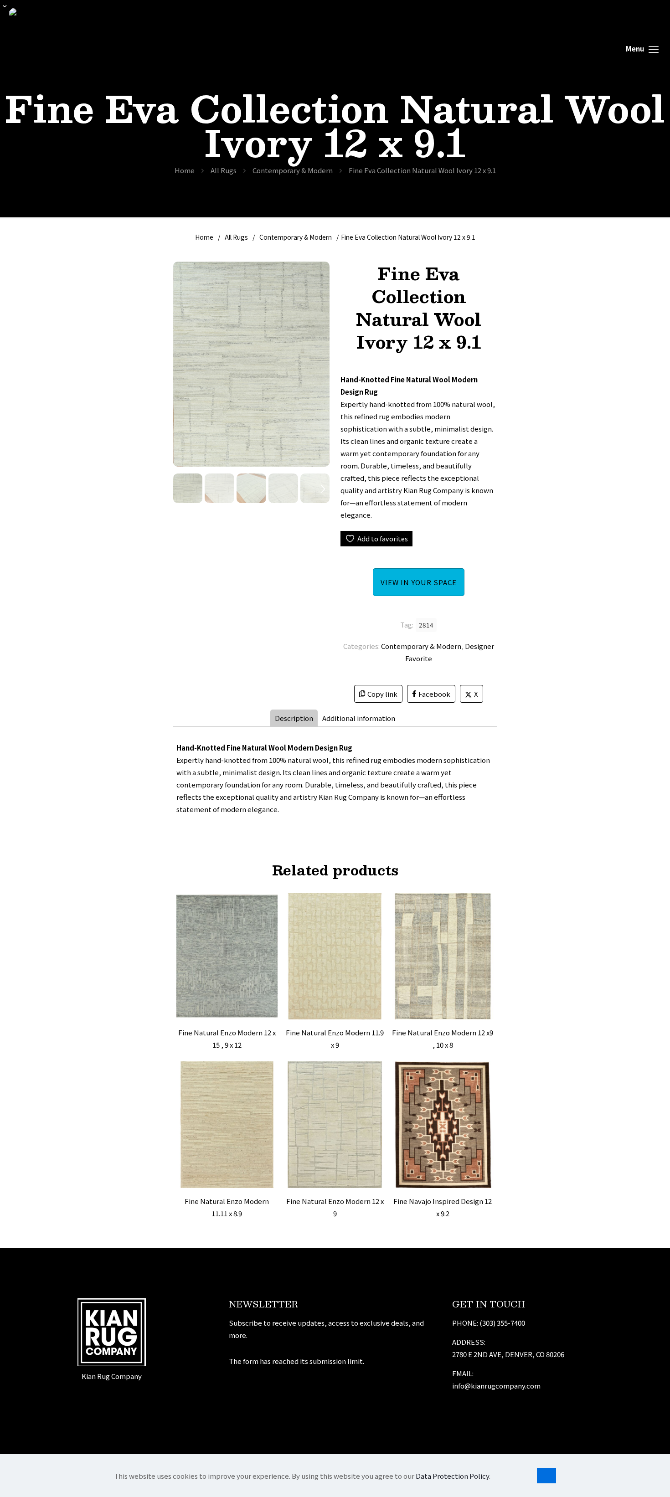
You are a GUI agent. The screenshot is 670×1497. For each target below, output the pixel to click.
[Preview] (265, 964)
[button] (322, 488)
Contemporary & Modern (293, 170)
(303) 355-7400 (502, 1322)
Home (185, 170)
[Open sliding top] (10, 10)
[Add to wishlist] (265, 944)
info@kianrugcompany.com (496, 1385)
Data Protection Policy (452, 1476)
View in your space (419, 582)
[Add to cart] (265, 905)
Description (294, 718)
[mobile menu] (642, 48)
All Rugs (224, 170)
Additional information (358, 718)
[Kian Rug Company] (36, 48)
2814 (426, 624)
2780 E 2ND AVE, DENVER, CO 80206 (508, 1354)
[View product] (265, 925)
